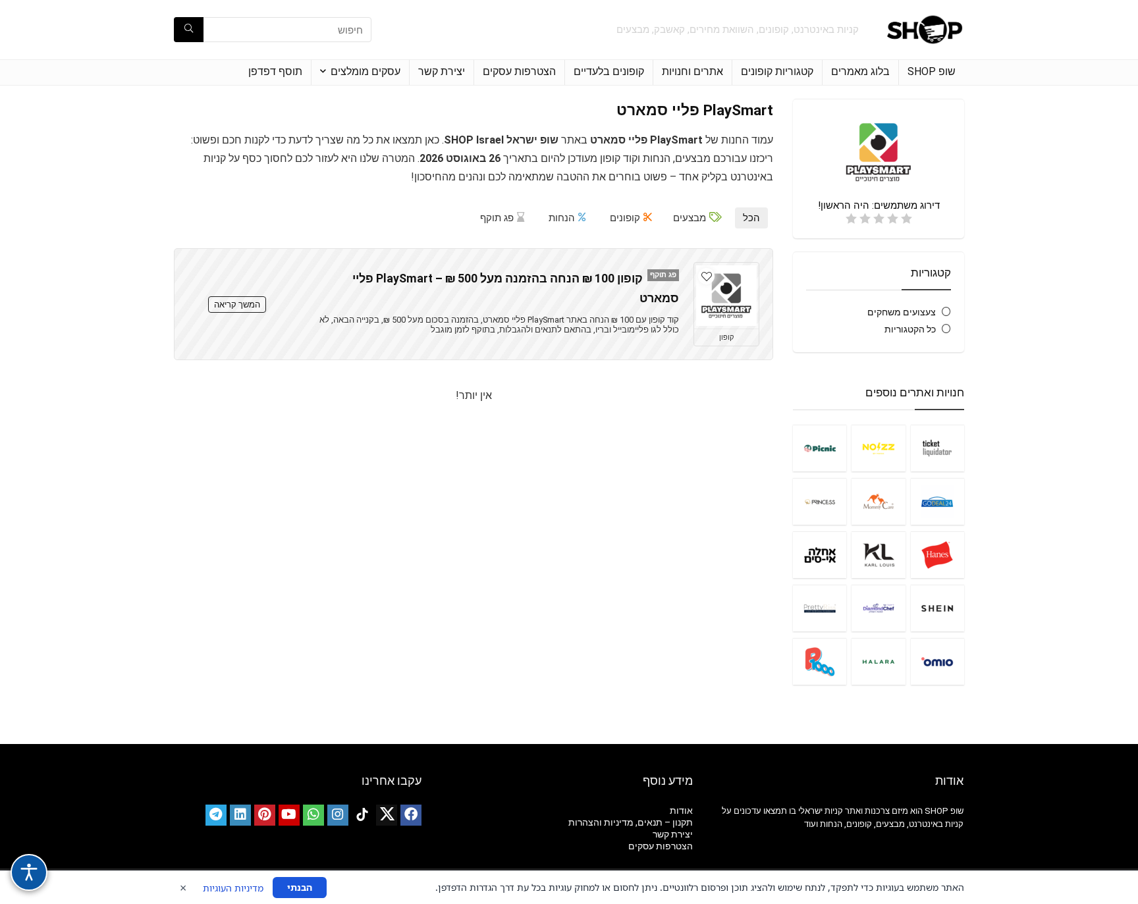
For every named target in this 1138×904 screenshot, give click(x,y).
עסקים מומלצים (365, 71)
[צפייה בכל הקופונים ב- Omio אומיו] (937, 661)
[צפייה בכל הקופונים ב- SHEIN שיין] (937, 608)
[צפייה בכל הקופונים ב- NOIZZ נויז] (878, 448)
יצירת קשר (441, 71)
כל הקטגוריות (910, 329)
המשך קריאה (237, 304)
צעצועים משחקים (901, 312)
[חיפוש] (188, 29)
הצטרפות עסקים (519, 71)
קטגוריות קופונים (777, 71)
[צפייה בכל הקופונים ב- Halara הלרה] (878, 661)
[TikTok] (362, 815)
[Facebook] (410, 815)
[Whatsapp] (313, 815)
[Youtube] (289, 815)
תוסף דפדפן (275, 71)
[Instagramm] (337, 815)
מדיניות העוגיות (233, 888)
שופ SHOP (932, 71)
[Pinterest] (264, 815)
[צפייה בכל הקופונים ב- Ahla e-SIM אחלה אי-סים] (819, 554)
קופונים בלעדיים (609, 71)
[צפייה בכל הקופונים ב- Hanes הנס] (937, 554)
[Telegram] (216, 815)
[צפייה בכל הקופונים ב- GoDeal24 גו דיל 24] (937, 501)
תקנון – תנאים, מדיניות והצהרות (630, 822)
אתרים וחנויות (692, 71)
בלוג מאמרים (860, 71)
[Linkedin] (240, 815)
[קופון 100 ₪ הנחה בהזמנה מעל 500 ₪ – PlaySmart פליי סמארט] (726, 296)
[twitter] (386, 815)
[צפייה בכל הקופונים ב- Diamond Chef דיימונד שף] (878, 608)
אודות (681, 810)
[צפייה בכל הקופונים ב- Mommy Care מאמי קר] (878, 501)
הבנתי (299, 887)
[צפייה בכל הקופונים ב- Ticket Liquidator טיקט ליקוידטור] (937, 448)
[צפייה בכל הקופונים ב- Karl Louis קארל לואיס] (878, 554)
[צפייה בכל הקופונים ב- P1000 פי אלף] (819, 661)
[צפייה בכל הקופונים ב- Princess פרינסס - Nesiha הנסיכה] (819, 501)
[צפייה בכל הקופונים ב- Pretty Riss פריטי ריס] (819, 608)
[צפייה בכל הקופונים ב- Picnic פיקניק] (819, 448)
